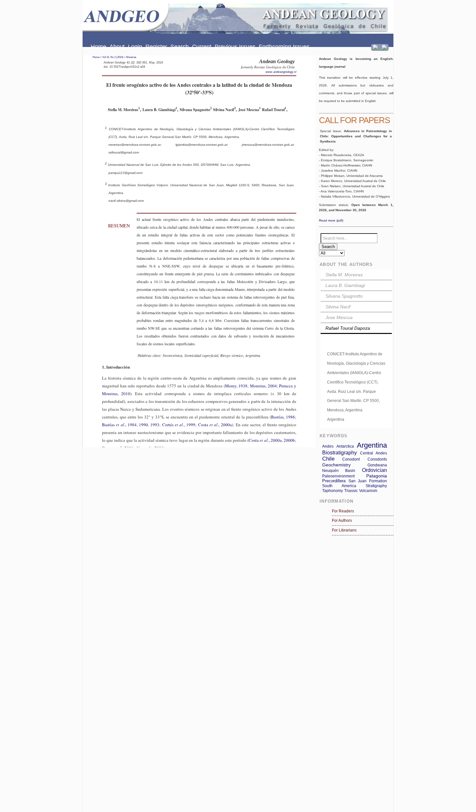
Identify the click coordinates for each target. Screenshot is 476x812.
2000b (289, 440)
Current (201, 46)
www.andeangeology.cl (281, 72)
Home (98, 46)
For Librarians (344, 530)
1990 (143, 425)
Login (135, 46)
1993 (154, 425)
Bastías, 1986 (283, 417)
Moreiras (131, 57)
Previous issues (235, 46)
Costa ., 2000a (215, 425)
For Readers (343, 511)
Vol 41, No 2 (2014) (112, 57)
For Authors (342, 520)
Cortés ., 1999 (179, 425)
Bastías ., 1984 (119, 425)
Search (179, 46)
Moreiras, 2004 (263, 386)
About (117, 46)
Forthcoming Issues (284, 46)
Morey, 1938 (236, 386)
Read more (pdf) (331, 220)
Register (156, 46)
